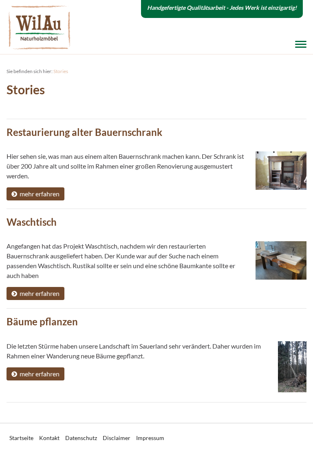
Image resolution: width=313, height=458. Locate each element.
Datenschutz (81, 437)
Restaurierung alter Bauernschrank (84, 132)
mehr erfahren (38, 194)
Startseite (21, 437)
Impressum (150, 437)
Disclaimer (116, 437)
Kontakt (49, 437)
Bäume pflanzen (42, 321)
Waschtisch (32, 222)
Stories (60, 71)
